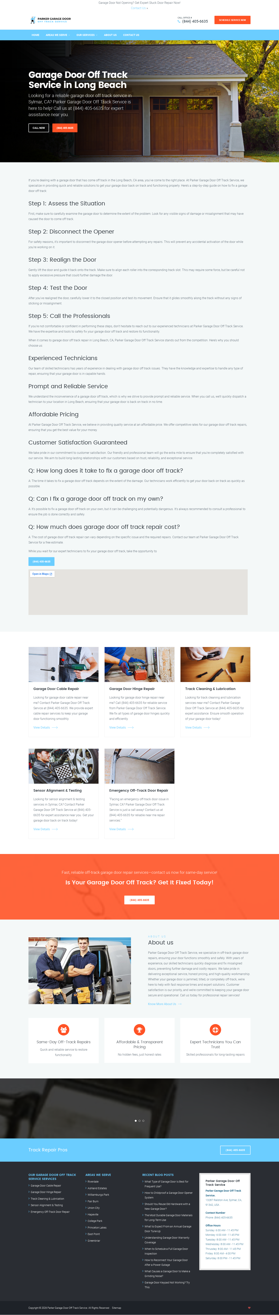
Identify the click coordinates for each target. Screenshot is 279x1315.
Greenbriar (94, 1240)
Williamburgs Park (98, 1194)
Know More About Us (162, 1004)
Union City (94, 1208)
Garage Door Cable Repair (46, 1185)
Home (35, 35)
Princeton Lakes (97, 1227)
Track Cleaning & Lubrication (47, 1198)
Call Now (39, 128)
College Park (95, 1221)
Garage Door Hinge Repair (46, 1192)
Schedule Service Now (232, 19)
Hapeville (93, 1214)
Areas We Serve (56, 35)
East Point (94, 1234)
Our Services (85, 35)
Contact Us (138, 8)
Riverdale (93, 1181)
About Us (110, 35)
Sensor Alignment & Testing (47, 1205)
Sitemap (116, 1307)
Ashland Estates (97, 1188)
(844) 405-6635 (195, 21)
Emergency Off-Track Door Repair (50, 1212)
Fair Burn (93, 1201)
